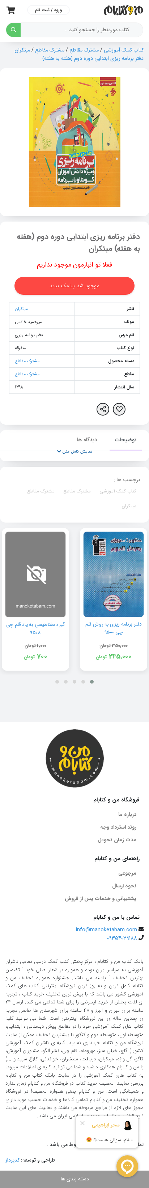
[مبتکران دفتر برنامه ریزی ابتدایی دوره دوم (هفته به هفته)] (74, 142)
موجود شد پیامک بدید (74, 285)
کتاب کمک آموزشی (124, 50)
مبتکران (21, 308)
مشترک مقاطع (84, 50)
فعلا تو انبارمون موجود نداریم (74, 265)
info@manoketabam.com (106, 930)
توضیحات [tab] (125, 440)
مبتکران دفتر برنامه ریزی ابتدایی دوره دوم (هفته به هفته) (79, 54)
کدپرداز (12, 1160)
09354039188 (122, 938)
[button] (92, 681)
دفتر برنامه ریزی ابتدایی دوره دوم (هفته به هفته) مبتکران (78, 243)
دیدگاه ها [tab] (87, 440)
